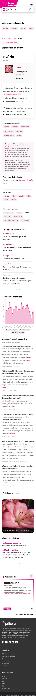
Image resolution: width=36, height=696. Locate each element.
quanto (31, 29)
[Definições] (30, 9)
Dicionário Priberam (9, 38)
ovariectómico (9, 213)
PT (4, 9)
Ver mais (18, 289)
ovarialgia (19, 131)
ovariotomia (24, 127)
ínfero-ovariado (9, 136)
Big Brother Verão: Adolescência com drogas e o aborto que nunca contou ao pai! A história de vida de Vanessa (18, 417)
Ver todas (18, 564)
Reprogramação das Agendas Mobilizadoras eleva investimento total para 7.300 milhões (17, 347)
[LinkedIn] (13, 643)
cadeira (5, 29)
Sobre (3, 658)
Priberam (4, 679)
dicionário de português (13, 630)
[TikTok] (9, 643)
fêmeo (5, 275)
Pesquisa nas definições (8, 656)
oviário (14, 196)
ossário (13, 200)
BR (7, 9)
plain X (3, 686)
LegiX (3, 683)
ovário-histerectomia (11, 220)
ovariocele (7, 216)
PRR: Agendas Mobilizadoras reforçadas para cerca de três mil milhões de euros (18, 372)
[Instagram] (6, 643)
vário (29, 196)
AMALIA (8, 148)
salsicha (14, 29)
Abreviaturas (5, 663)
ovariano (15, 127)
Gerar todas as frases (11, 42)
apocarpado (7, 234)
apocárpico (7, 245)
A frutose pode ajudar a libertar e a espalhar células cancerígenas (17, 467)
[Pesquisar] (11, 9)
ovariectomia (8, 131)
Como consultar (6, 661)
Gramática (5, 666)
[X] (16, 643)
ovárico (6, 127)
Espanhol (22, 180)
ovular (19, 136)
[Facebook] (3, 643)
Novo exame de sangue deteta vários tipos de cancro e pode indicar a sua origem (18, 443)
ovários (6, 196)
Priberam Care (6, 688)
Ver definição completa (24, 614)
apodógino (6, 256)
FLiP (3, 681)
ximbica (23, 29)
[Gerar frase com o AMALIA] (20, 101)
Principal (4, 654)
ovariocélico (18, 216)
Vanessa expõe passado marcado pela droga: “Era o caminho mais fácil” (18, 397)
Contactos (5, 676)
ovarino (21, 196)
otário (6, 200)
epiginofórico (7, 264)
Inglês (5, 183)
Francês (30, 180)
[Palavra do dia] (31, 576)
